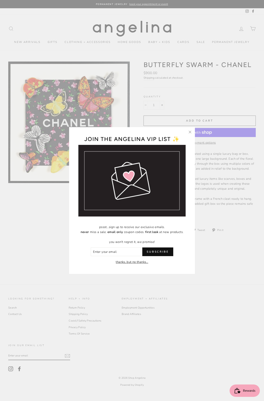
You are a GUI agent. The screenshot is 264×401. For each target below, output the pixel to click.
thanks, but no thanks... (132, 262)
